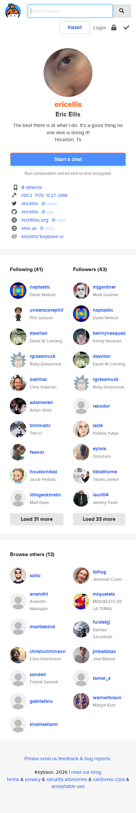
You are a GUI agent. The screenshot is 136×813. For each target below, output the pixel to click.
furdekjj (101, 622)
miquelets (104, 594)
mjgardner (104, 287)
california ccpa (109, 779)
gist (49, 212)
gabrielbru (41, 701)
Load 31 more (37, 519)
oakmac (38, 379)
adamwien (41, 402)
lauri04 (101, 494)
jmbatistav (104, 651)
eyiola (99, 448)
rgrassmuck (42, 356)
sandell (38, 674)
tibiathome (105, 471)
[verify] (126, 27)
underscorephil (46, 310)
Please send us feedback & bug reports (67, 758)
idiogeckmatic (45, 494)
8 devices (31, 187)
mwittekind (42, 626)
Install (75, 27)
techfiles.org (35, 219)
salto (35, 575)
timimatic (40, 425)
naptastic (40, 287)
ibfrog (99, 572)
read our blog (86, 771)
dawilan (39, 333)
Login (99, 27)
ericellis (29, 203)
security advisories (67, 779)
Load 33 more (99, 519)
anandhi (39, 594)
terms (13, 779)
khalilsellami (44, 724)
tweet (51, 204)
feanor (37, 452)
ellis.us (29, 228)
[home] (13, 9)
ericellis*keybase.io (42, 236)
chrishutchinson (48, 651)
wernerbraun (107, 697)
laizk (98, 425)
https (61, 220)
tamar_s (102, 678)
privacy (33, 779)
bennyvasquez (109, 333)
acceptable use (68, 786)
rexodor (101, 406)
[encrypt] (114, 27)
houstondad (43, 471)
